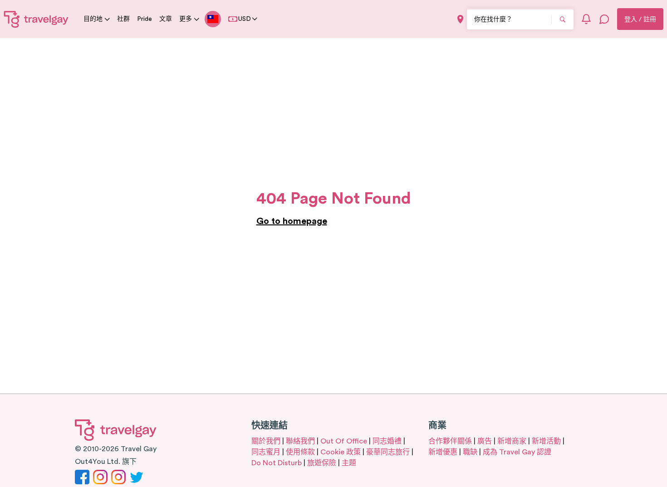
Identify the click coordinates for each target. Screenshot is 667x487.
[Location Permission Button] (460, 19)
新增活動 (546, 441)
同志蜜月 (265, 452)
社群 (123, 19)
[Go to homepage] (36, 19)
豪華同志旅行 (388, 452)
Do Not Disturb (276, 463)
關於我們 (265, 441)
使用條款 (300, 452)
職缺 (470, 452)
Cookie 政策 (340, 452)
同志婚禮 (387, 441)
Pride (144, 19)
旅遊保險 (321, 463)
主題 (349, 463)
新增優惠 (442, 452)
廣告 (484, 441)
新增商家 (511, 441)
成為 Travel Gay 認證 (517, 452)
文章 (165, 19)
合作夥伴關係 (450, 441)
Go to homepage (291, 221)
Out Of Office (343, 441)
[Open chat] (604, 19)
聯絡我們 (300, 441)
